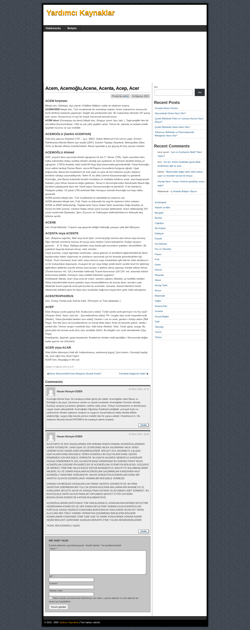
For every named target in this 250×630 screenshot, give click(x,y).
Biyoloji (158, 218)
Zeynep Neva (164, 181)
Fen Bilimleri (161, 244)
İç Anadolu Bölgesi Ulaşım (184, 191)
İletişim (72, 28)
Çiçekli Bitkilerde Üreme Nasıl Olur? (172, 127)
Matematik (160, 296)
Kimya (158, 290)
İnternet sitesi (56, 590)
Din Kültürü (160, 228)
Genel (158, 264)
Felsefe (158, 238)
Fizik (157, 259)
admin (126, 96)
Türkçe (158, 337)
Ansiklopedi (160, 202)
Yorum (53, 548)
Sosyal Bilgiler (162, 316)
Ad (51, 576)
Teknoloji (159, 327)
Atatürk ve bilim (162, 207)
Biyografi (159, 213)
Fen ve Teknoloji (163, 249)
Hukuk (158, 280)
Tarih (157, 321)
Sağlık (158, 301)
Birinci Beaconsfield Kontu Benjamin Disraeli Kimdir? (75, 373)
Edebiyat (159, 233)
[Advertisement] (125, 57)
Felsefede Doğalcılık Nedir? (132, 373)
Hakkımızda (53, 28)
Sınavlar (159, 311)
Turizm (158, 332)
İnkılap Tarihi (161, 285)
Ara (155, 87)
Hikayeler (159, 275)
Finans (158, 254)
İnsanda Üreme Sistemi (166, 108)
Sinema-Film (161, 306)
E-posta (53, 583)
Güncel (158, 269)
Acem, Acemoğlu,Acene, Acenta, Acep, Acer (92, 88)
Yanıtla (143, 425)
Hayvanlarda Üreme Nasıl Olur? (170, 113)
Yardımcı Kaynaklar (80, 12)
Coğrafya (159, 223)
